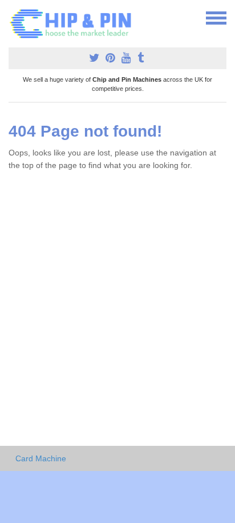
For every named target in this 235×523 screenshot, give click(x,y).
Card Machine (40, 458)
